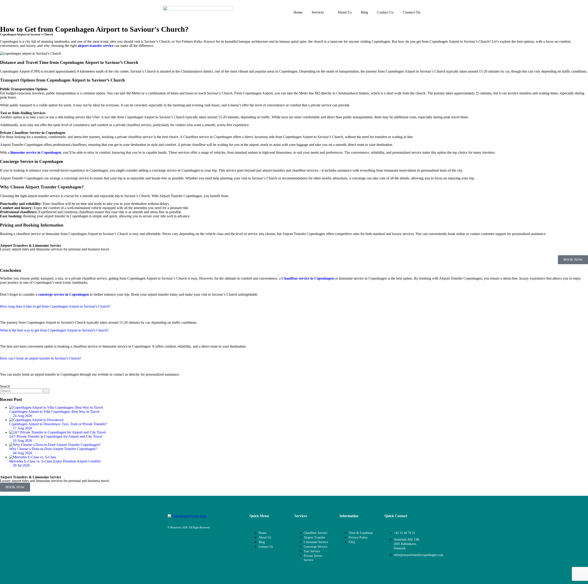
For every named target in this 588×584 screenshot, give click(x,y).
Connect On (411, 12)
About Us (344, 12)
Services (318, 12)
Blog (364, 12)
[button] (294, 310)
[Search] (46, 390)
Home (298, 12)
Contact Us (385, 12)
